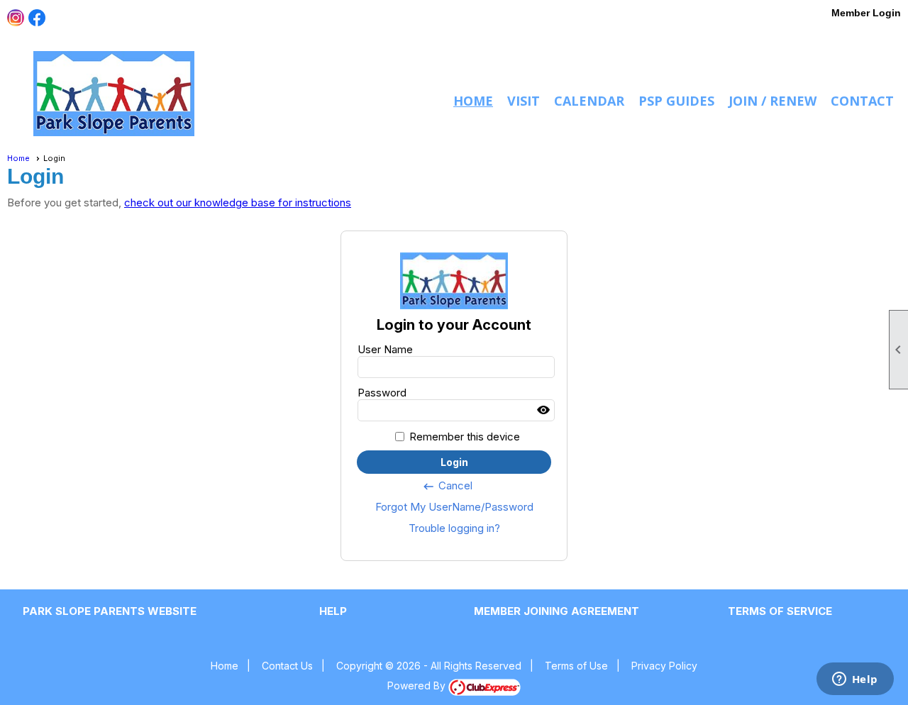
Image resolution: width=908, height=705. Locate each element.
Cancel (447, 486)
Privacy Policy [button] (664, 666)
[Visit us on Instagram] (16, 18)
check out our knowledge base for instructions (237, 202)
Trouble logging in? (454, 528)
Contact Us (287, 666)
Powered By (417, 685)
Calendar (589, 100)
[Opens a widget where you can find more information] (855, 680)
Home (473, 100)
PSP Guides (676, 100)
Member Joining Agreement (556, 611)
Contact (862, 100)
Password (382, 392)
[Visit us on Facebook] (37, 18)
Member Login (866, 12)
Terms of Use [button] (576, 666)
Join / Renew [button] (772, 100)
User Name (385, 349)
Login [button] (454, 462)
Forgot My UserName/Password (454, 507)
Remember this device (464, 436)
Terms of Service (780, 611)
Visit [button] (523, 100)
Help (333, 611)
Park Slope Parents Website (109, 611)
